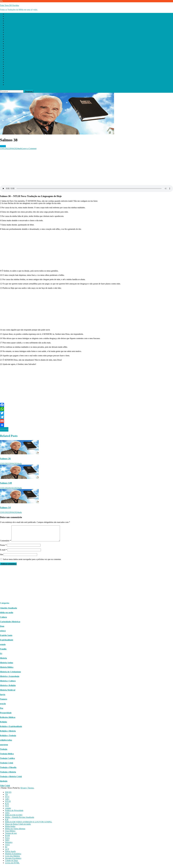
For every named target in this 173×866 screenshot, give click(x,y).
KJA (7, 25)
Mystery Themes (27, 788)
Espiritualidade (6, 640)
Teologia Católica (7, 758)
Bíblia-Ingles (10, 48)
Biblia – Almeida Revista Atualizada (19, 39)
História (3, 658)
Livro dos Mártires (12, 78)
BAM (7, 57)
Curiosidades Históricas (10, 622)
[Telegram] (86, 417)
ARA (7, 34)
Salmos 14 (5, 507)
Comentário (5, 541)
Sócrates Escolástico (13, 80)
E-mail (3, 550)
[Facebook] (86, 405)
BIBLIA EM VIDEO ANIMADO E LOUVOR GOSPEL (28, 44)
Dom (2, 626)
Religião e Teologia (8, 735)
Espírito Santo (6, 635)
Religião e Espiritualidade (11, 726)
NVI (7, 28)
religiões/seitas (6, 740)
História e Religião (8, 685)
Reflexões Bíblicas (7, 717)
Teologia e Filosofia (8, 767)
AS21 (7, 66)
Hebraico (8, 64)
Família (3, 649)
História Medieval (7, 690)
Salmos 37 (4, 430)
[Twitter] (86, 413)
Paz (1, 708)
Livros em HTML (12, 85)
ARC (7, 21)
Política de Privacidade (14, 32)
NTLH (8, 23)
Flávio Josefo (10, 73)
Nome (3, 545)
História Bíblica (6, 667)
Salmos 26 (5, 458)
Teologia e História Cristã (11, 776)
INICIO (8, 14)
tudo (20, 148)
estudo (3, 644)
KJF (6, 41)
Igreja (2, 694)
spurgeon (4, 745)
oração (3, 704)
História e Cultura (8, 681)
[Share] (86, 425)
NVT (7, 18)
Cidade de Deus (11, 82)
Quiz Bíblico (10, 53)
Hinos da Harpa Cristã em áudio (18, 46)
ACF (7, 71)
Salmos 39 (4, 428)
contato (8, 30)
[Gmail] (86, 421)
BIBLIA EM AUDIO (13, 37)
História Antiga (6, 663)
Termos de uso (11, 55)
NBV (7, 62)
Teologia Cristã (6, 763)
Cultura (3, 617)
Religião (3, 722)
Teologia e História (8, 772)
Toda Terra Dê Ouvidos (9, 5)
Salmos (3, 146)
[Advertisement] (76, 167)
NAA (7, 59)
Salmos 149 (6, 483)
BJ (6, 69)
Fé (1, 653)
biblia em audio (6, 612)
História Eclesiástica (13, 75)
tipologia (3, 781)
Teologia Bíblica (7, 754)
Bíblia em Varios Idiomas (15, 50)
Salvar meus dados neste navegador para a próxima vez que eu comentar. (32, 559)
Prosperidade (6, 713)
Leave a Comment (29, 148)
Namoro (3, 699)
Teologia (3, 749)
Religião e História (8, 731)
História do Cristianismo (10, 672)
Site (1, 554)
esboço (3, 631)
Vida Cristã (5, 786)
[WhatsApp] (86, 409)
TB (6, 16)
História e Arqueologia (9, 676)
